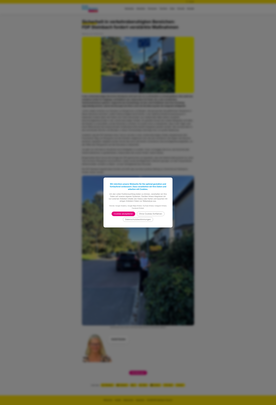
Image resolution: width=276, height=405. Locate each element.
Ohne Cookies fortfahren (150, 214)
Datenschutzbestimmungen (138, 219)
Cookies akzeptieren (123, 214)
